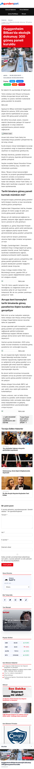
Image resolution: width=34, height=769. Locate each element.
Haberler (4, 20)
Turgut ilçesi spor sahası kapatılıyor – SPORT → (24, 420)
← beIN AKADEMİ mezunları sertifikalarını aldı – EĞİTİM (9, 420)
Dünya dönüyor (8, 675)
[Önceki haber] (24, 612)
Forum (24, 14)
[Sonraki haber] (28, 612)
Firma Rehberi (24, 9)
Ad (3, 532)
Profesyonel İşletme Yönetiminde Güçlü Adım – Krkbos (17, 677)
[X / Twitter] (10, 600)
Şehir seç (7, 583)
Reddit (14, 84)
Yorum (4, 515)
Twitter (12, 81)
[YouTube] (21, 600)
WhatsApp (7, 84)
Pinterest (21, 84)
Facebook (19, 81)
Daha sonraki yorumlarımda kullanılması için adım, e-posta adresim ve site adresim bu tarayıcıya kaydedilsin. (16, 559)
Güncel (10, 20)
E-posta (4, 540)
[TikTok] (26, 600)
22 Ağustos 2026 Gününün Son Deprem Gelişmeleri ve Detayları (16, 666)
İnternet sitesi (6, 547)
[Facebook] (5, 600)
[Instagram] (15, 600)
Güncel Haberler (10, 9)
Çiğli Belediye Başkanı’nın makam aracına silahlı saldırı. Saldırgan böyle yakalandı (17, 670)
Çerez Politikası (13, 14)
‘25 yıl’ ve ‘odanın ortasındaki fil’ (13, 673)
